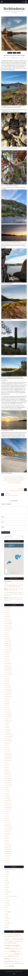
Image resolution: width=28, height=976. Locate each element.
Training (7, 920)
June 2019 (7, 765)
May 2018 (7, 793)
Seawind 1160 (19, 958)
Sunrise (15, 961)
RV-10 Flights (8, 911)
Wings (21, 963)
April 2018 (7, 796)
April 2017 (7, 818)
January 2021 (8, 731)
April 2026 (7, 614)
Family (6, 885)
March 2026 (7, 616)
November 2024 (8, 645)
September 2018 (8, 785)
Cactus (5, 477)
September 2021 (8, 720)
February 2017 (8, 822)
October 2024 (8, 647)
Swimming (6, 963)
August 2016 (7, 833)
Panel (15, 956)
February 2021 (8, 729)
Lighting (21, 954)
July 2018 (7, 789)
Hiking (14, 52)
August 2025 (7, 630)
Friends (6, 894)
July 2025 (7, 632)
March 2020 (7, 751)
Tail (9, 963)
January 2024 (8, 665)
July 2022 (7, 701)
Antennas (6, 934)
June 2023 (7, 678)
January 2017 (8, 825)
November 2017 (8, 807)
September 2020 (8, 740)
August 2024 (7, 652)
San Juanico (21, 479)
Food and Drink (8, 891)
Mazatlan (6, 956)
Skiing (6, 916)
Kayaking (16, 954)
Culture (6, 874)
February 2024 (8, 663)
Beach (5, 936)
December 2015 (8, 849)
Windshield (17, 963)
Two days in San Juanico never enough (14, 55)
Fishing (6, 889)
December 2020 (8, 734)
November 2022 (8, 692)
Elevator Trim (12, 941)
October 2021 (8, 718)
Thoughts (7, 918)
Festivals (7, 887)
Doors (15, 939)
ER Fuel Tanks (11, 943)
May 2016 (7, 840)
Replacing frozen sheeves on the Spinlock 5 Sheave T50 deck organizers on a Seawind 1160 (14, 594)
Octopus (15, 479)
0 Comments (21, 57)
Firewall (13, 948)
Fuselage (8, 951)
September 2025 (8, 627)
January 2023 (8, 687)
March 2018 (7, 798)
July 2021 (7, 725)
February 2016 (8, 844)
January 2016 (8, 847)
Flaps (20, 948)
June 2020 (7, 747)
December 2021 (8, 714)
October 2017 (8, 809)
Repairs (6, 907)
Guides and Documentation (11, 896)
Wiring (11, 966)
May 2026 (7, 612)
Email (2, 521)
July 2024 (7, 654)
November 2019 (8, 758)
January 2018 (8, 802)
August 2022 (7, 698)
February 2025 (8, 641)
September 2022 (8, 696)
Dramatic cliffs (21, 477)
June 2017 (7, 813)
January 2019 (8, 776)
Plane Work (7, 905)
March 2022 (7, 709)
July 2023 (7, 676)
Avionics (11, 935)
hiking (10, 479)
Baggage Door (17, 935)
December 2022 (8, 689)
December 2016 (8, 827)
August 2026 (7, 607)
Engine (17, 941)
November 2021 (8, 716)
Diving (6, 878)
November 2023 (8, 669)
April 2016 (7, 842)
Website (2, 527)
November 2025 (8, 623)
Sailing (19, 52)
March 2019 (7, 771)
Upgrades (7, 925)
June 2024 (7, 656)
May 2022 (7, 705)
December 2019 (8, 756)
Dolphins (10, 939)
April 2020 (7, 749)
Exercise (7, 880)
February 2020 (8, 754)
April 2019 (7, 769)
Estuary (5, 479)
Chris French (7, 57)
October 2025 (8, 625)
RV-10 (6, 909)
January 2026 (8, 619)
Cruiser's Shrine (12, 477)
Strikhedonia (14, 8)
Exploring (10, 52)
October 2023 (8, 672)
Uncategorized (8, 922)
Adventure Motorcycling (10, 869)
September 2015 (8, 853)
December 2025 (8, 621)
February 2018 (8, 800)
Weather (7, 927)
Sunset (18, 961)
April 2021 (7, 727)
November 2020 (8, 736)
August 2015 (7, 855)
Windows (12, 963)
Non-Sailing (7, 900)
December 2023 (8, 667)
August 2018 (7, 787)
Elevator (6, 941)
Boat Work (7, 871)
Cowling (6, 939)
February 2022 (8, 712)
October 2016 (8, 831)
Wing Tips (6, 966)
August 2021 (7, 723)
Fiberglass (8, 945)
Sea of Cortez (11, 482)
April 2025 (7, 636)
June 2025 (7, 634)
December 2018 (8, 778)
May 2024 (7, 658)
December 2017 (8, 805)
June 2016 (7, 838)
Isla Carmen (10, 954)
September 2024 (8, 650)
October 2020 (8, 738)
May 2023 (7, 681)
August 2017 (7, 811)
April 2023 (7, 683)
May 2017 (7, 816)
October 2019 (8, 760)
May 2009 (7, 862)
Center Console (20, 936)
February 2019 (8, 774)
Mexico (10, 956)
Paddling (7, 903)
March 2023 (7, 685)
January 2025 (8, 643)
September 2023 (8, 674)
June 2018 (7, 791)
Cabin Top (14, 936)
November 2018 (8, 780)
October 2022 (8, 694)
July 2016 (7, 836)
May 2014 (7, 860)
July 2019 (7, 763)
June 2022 (7, 703)
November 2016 (8, 829)
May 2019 (7, 767)
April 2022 (7, 707)
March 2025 (7, 639)
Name (2, 516)
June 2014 (7, 858)
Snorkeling (18, 482)
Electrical (20, 939)
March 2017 (7, 820)
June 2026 (7, 610)
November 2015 (8, 851)
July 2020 (7, 745)
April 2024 (7, 661)
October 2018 (8, 782)
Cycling (6, 876)
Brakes (9, 936)
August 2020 (7, 743)
